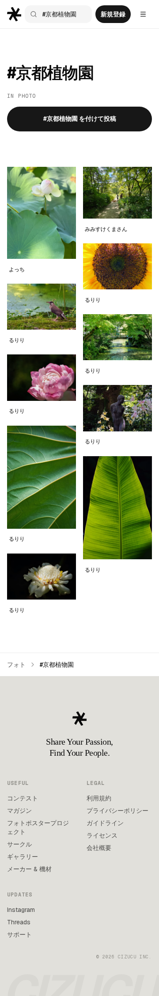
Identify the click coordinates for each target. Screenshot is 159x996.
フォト (16, 665)
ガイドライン (105, 823)
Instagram (21, 910)
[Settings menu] (143, 14)
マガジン (19, 811)
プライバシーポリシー (117, 811)
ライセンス (102, 835)
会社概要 (99, 848)
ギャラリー (22, 857)
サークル (19, 844)
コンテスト (22, 798)
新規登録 (113, 14)
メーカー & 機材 (29, 869)
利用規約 (99, 798)
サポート (19, 934)
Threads (18, 922)
